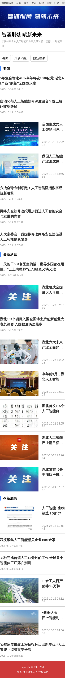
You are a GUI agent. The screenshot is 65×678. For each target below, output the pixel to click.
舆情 (49, 3)
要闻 (5, 58)
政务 (26, 3)
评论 (34, 3)
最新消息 (20, 58)
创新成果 (39, 58)
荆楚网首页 (7, 3)
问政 (41, 3)
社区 (56, 3)
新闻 (18, 3)
